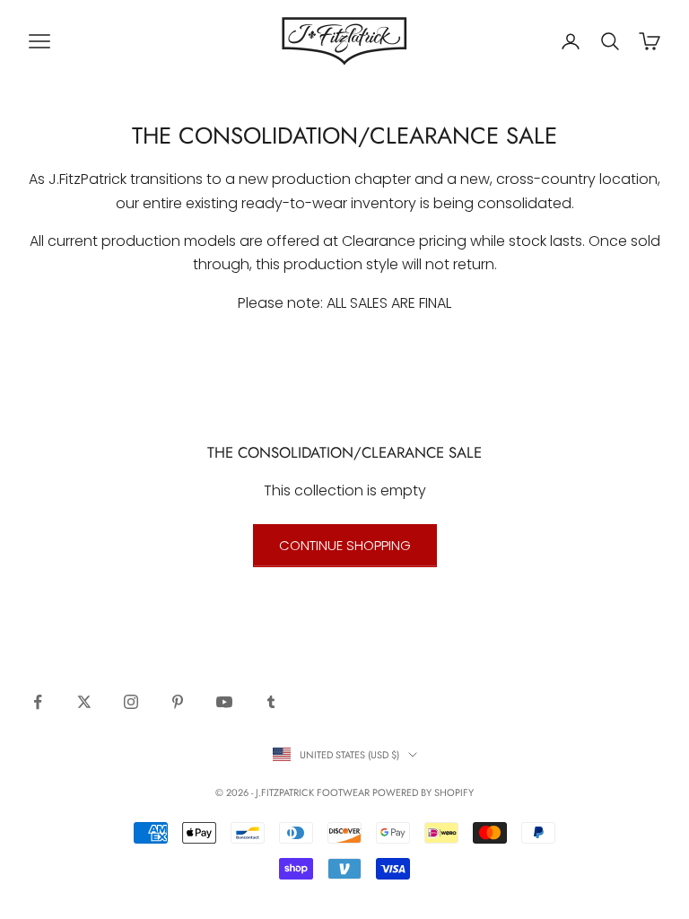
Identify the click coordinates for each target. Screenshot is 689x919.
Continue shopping (345, 545)
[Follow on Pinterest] (178, 702)
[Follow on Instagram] (131, 702)
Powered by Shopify (423, 792)
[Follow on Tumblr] (271, 702)
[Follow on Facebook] (38, 702)
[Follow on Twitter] (84, 702)
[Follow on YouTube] (224, 702)
